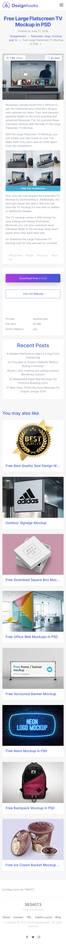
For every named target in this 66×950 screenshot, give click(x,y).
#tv (11, 259)
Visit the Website (33, 293)
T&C (29, 917)
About (6, 917)
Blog (58, 917)
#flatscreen (16, 255)
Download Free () (33, 278)
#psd (55, 255)
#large (30, 255)
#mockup (43, 255)
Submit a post (43, 917)
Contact (18, 917)
